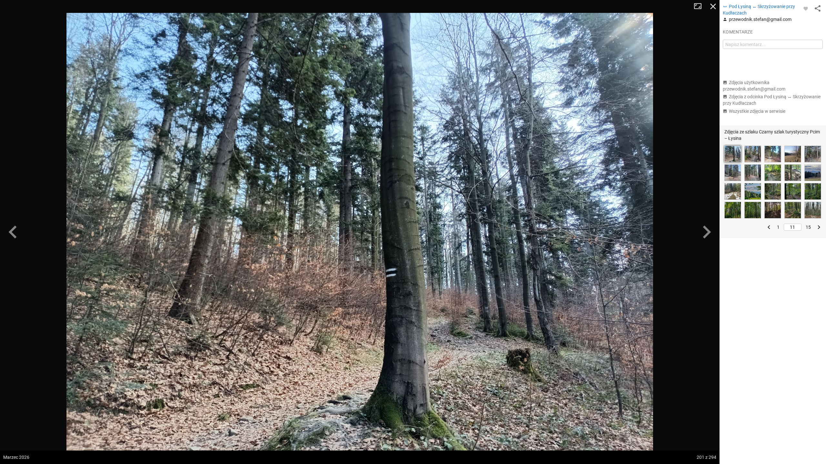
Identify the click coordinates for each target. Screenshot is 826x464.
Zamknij (713, 6)
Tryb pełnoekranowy (700, 6)
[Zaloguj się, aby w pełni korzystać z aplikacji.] (806, 8)
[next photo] (707, 232)
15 (808, 227)
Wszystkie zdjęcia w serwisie (757, 111)
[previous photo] (13, 232)
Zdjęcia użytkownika (754, 86)
